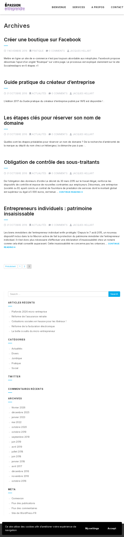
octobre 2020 (19, 427)
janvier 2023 (18, 417)
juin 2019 (16, 441)
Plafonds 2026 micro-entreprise (29, 311)
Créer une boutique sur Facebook (42, 39)
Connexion (18, 498)
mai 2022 (16, 422)
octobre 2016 (19, 481)
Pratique (37, 50)
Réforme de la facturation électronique (33, 326)
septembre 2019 (21, 436)
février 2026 (19, 407)
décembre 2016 (20, 471)
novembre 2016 (20, 476)
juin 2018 (16, 456)
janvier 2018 (18, 461)
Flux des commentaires (24, 508)
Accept (112, 528)
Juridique (17, 358)
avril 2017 (17, 466)
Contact (117, 7)
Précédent (10, 266)
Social (15, 368)
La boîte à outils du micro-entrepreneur (33, 331)
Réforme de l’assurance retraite (29, 316)
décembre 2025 (20, 412)
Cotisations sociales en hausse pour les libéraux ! (39, 321)
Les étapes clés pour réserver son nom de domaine (52, 120)
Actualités (39, 93)
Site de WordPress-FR (24, 513)
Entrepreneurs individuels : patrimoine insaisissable (48, 211)
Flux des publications (23, 503)
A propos (98, 7)
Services (78, 7)
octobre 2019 (19, 431)
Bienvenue (59, 7)
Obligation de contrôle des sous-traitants (51, 162)
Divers (15, 353)
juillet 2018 (17, 451)
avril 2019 (17, 446)
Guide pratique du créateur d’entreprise (49, 82)
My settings (92, 528)
